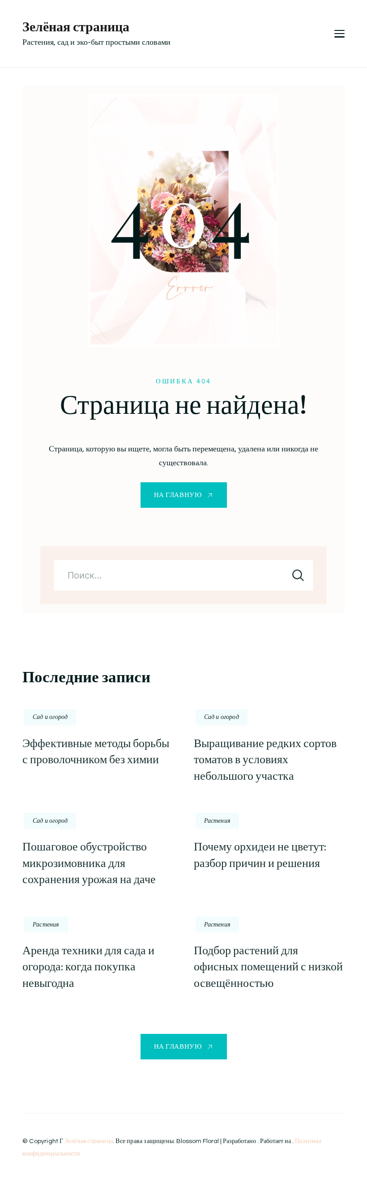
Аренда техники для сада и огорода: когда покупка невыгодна (88, 967)
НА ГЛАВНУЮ (178, 495)
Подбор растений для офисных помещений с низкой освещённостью (268, 967)
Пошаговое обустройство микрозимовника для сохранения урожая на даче (89, 863)
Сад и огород (50, 716)
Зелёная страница (75, 26)
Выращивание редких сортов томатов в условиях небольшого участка (265, 759)
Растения (217, 820)
